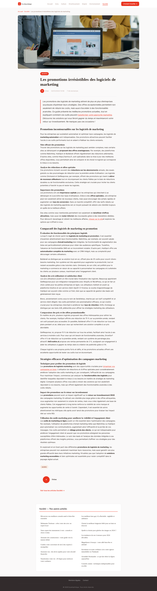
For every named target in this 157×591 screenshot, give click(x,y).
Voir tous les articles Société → (52, 490)
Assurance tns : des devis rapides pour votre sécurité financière (58, 553)
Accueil (50, 4)
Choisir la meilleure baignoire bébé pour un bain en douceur (98, 524)
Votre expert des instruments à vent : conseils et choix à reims (56, 531)
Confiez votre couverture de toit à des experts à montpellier (56, 546)
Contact (85, 580)
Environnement (95, 4)
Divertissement (74, 4)
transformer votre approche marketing (95, 115)
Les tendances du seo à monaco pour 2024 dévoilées (95, 536)
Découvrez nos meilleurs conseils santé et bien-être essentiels (58, 517)
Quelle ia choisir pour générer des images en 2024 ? (98, 530)
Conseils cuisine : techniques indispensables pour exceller (97, 565)
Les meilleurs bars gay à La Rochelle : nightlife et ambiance (97, 517)
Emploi (84, 4)
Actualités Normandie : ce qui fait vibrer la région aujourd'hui (98, 558)
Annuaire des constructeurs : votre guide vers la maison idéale (56, 539)
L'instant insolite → (130, 4)
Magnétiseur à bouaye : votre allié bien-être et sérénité (96, 543)
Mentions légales (74, 580)
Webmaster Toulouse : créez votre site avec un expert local (56, 524)
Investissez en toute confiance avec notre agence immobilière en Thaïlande (97, 551)
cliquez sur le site (96, 219)
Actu (57, 4)
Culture (63, 4)
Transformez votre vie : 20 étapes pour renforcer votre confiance (57, 560)
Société (105, 4)
